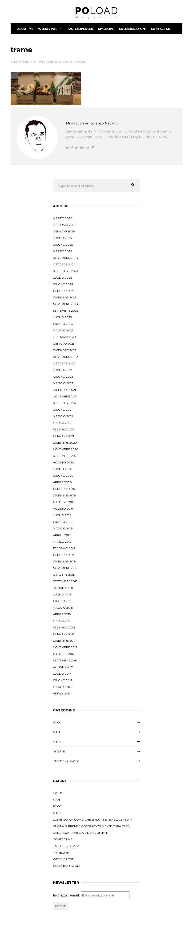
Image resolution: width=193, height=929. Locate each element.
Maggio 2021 (63, 416)
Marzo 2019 (62, 541)
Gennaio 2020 (64, 489)
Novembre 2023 (65, 304)
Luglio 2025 (62, 238)
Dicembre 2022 (64, 350)
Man (56, 732)
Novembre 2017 (65, 647)
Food (57, 722)
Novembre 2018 (65, 568)
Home (57, 793)
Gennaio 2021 (63, 436)
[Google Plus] (82, 147)
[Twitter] (76, 147)
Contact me (161, 29)
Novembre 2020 (65, 449)
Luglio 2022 (62, 370)
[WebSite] (67, 147)
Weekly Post (48, 29)
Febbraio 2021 (64, 429)
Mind (57, 741)
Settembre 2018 (65, 581)
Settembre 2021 (65, 403)
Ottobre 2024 (64, 264)
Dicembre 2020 (65, 442)
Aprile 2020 (62, 482)
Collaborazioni (132, 29)
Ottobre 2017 (64, 654)
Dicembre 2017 (64, 640)
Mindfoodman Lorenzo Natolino (62, 62)
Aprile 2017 (62, 693)
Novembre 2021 (65, 396)
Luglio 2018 (62, 594)
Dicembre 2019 (64, 495)
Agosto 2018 (63, 588)
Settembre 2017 (65, 660)
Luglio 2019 (62, 515)
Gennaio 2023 (64, 343)
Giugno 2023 (63, 324)
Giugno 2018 (62, 601)
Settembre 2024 (65, 271)
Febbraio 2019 (64, 548)
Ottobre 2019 (64, 502)
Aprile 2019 (62, 535)
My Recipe (106, 29)
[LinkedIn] (88, 147)
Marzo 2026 (62, 218)
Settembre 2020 (66, 456)
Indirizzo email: (66, 895)
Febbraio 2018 (64, 627)
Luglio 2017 (62, 673)
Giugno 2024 (63, 284)
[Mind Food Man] (96, 13)
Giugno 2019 (62, 522)
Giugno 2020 (63, 475)
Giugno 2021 (62, 409)
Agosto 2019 (63, 508)
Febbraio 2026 (64, 225)
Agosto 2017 (63, 667)
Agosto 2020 (63, 462)
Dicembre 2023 (64, 297)
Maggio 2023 (63, 330)
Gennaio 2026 (64, 231)
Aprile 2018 (62, 614)
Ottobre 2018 (64, 574)
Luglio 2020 (62, 469)
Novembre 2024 (65, 258)
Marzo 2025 (62, 251)
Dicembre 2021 (64, 390)
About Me (25, 29)
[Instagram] (93, 147)
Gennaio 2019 (63, 555)
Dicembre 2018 (64, 561)
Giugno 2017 (62, 680)
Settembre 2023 (65, 310)
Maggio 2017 (63, 687)
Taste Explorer (80, 29)
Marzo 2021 (62, 423)
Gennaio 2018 (63, 634)
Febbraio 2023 (64, 337)
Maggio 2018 (63, 607)
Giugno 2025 (63, 244)
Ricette (59, 751)
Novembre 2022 (65, 357)
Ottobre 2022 (64, 363)
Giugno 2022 (63, 376)
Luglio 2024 (62, 277)
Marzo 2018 (62, 621)
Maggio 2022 (63, 383)
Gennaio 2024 (64, 291)
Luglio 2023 (62, 317)
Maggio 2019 (63, 528)
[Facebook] (72, 147)
